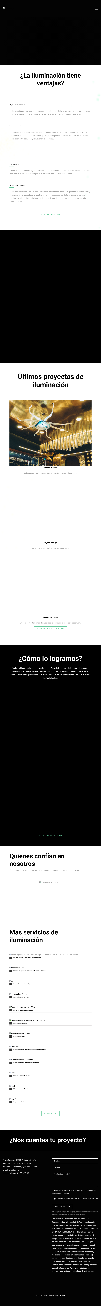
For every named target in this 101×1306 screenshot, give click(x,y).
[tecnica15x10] (18, 994)
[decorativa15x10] (17, 968)
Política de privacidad (48, 1295)
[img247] (13, 1086)
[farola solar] (15, 1046)
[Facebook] (4, 1181)
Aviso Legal (39, 1295)
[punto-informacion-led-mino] (22, 1060)
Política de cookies (60, 1295)
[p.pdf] (11, 981)
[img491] (13, 1099)
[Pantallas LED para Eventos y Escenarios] (27, 1020)
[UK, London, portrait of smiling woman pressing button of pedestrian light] (22, 1007)
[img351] (13, 1073)
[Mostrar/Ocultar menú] (96, 9)
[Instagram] (7, 1181)
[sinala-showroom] (19, 1033)
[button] (50, 958)
